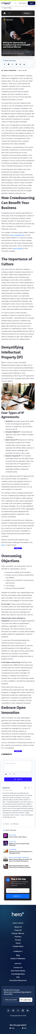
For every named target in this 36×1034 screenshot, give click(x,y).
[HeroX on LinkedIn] (23, 1010)
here (3, 545)
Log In (31, 3)
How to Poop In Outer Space (18, 837)
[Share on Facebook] (4, 64)
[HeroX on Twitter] (18, 1010)
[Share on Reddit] (24, 64)
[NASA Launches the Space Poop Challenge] (5, 843)
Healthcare (12, 835)
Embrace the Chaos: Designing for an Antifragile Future (20, 852)
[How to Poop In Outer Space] (5, 835)
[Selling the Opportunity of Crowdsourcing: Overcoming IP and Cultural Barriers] (18, 36)
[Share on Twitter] (16, 64)
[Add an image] (6, 774)
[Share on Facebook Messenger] (8, 64)
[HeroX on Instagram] (8, 1010)
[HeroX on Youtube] (27, 1010)
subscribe (27, 1000)
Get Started (22, 3)
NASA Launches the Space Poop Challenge (19, 844)
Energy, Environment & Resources (19, 857)
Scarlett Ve (6, 788)
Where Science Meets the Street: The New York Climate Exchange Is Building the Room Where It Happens (20, 860)
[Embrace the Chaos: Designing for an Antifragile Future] (5, 851)
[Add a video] (10, 774)
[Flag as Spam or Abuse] (31, 787)
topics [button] (27, 13)
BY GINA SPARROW (9, 70)
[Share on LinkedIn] (20, 64)
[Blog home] (4, 13)
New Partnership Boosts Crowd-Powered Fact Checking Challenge (19, 866)
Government (12, 849)
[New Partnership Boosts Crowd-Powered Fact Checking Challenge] (5, 866)
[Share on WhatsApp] (12, 64)
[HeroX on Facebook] (13, 1010)
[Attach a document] (14, 774)
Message (16, 824)
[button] (2, 3)
